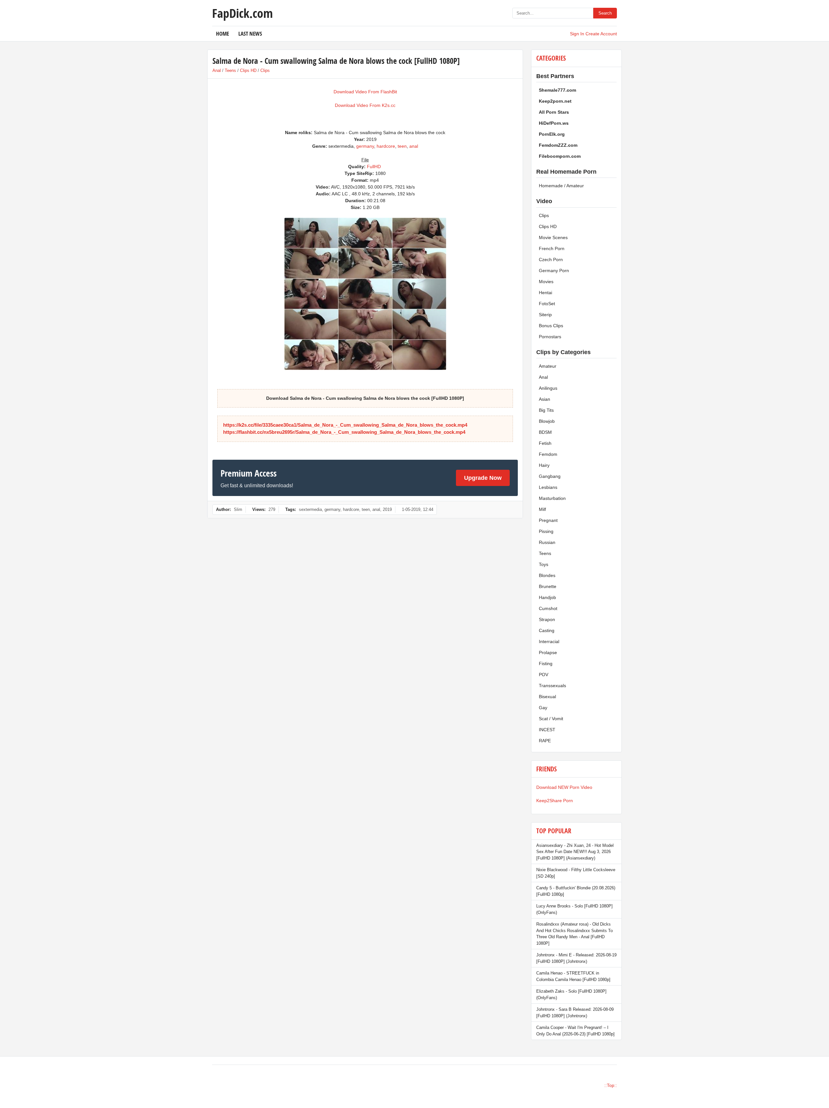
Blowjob (547, 421)
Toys (543, 564)
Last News (250, 33)
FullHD (374, 166)
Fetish (545, 443)
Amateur (547, 366)
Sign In (577, 33)
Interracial (549, 641)
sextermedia (310, 509)
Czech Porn (551, 259)
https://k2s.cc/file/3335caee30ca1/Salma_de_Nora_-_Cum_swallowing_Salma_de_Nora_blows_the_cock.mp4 (345, 425)
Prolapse (548, 652)
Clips (265, 70)
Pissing (546, 531)
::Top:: (610, 1085)
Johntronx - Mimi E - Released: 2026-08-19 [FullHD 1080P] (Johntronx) (576, 958)
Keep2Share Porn (554, 800)
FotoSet (547, 303)
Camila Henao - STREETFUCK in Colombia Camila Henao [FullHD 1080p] (573, 976)
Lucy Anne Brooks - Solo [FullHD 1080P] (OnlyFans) (574, 909)
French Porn (551, 248)
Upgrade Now (483, 478)
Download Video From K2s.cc (365, 105)
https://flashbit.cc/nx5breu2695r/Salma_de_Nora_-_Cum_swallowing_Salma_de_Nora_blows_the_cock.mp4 (344, 432)
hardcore (386, 146)
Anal (216, 70)
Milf (542, 509)
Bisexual (547, 696)
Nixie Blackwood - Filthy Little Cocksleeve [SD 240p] (575, 873)
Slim (238, 509)
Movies (546, 281)
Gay (543, 707)
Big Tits (546, 410)
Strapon (547, 619)
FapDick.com (242, 13)
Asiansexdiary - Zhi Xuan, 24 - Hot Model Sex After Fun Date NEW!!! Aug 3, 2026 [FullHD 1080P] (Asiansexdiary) (575, 851)
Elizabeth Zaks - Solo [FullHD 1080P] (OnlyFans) (571, 994)
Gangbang (550, 476)
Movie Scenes (553, 237)
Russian (547, 542)
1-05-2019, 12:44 (417, 509)
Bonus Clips (551, 325)
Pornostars (550, 336)
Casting (546, 630)
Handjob (547, 597)
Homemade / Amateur (561, 185)
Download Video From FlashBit (365, 91)
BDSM (545, 432)
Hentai (545, 292)
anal (413, 146)
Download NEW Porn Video (564, 787)
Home (222, 33)
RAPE (545, 740)
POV (543, 674)
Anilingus (548, 388)
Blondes (547, 575)
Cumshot (548, 608)
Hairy (544, 465)
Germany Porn (554, 270)
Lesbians (548, 487)
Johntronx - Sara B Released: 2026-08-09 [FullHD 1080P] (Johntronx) (575, 1012)
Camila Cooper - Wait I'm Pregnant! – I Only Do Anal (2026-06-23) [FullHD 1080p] (575, 1030)
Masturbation (552, 498)
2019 (387, 509)
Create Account (601, 33)
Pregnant (548, 520)
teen (402, 146)
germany (365, 146)
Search (605, 13)
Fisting (545, 663)
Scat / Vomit (551, 718)
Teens (230, 70)
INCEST (547, 729)
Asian (544, 399)
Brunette (547, 586)
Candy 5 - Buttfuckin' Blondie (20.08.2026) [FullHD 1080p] (575, 891)
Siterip (545, 314)
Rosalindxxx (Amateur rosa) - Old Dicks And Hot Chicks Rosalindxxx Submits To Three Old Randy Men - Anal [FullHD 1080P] (574, 934)
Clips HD (248, 70)
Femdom (548, 454)
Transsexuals (552, 685)
